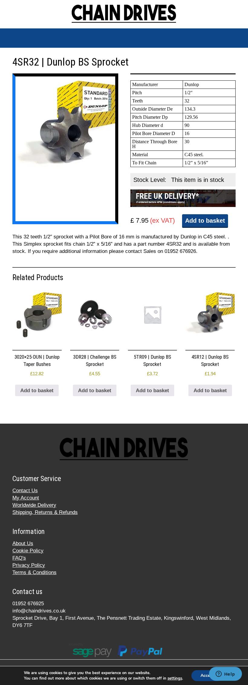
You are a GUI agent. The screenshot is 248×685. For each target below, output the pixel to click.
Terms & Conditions (34, 572)
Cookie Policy (28, 551)
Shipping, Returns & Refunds (45, 512)
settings (175, 678)
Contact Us (25, 490)
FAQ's (19, 558)
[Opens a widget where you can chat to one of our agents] (225, 674)
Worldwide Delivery (34, 505)
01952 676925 (28, 603)
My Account (25, 498)
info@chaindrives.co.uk (39, 611)
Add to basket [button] (37, 390)
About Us (22, 543)
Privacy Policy (28, 565)
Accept (207, 675)
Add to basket (205, 220)
